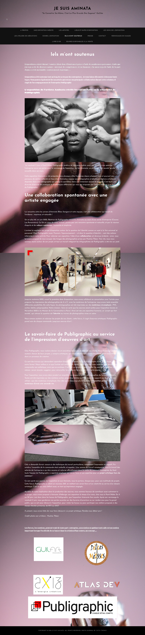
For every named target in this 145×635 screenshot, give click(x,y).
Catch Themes (101, 630)
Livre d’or (56, 41)
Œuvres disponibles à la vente (79, 41)
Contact (102, 36)
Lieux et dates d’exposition (86, 30)
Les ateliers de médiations (25, 36)
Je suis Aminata (72, 9)
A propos (24, 30)
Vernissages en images (121, 36)
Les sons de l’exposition (114, 30)
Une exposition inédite (43, 30)
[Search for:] (7, 19)
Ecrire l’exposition (51, 36)
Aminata (81, 220)
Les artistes (64, 30)
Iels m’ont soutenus (73, 36)
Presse (90, 36)
